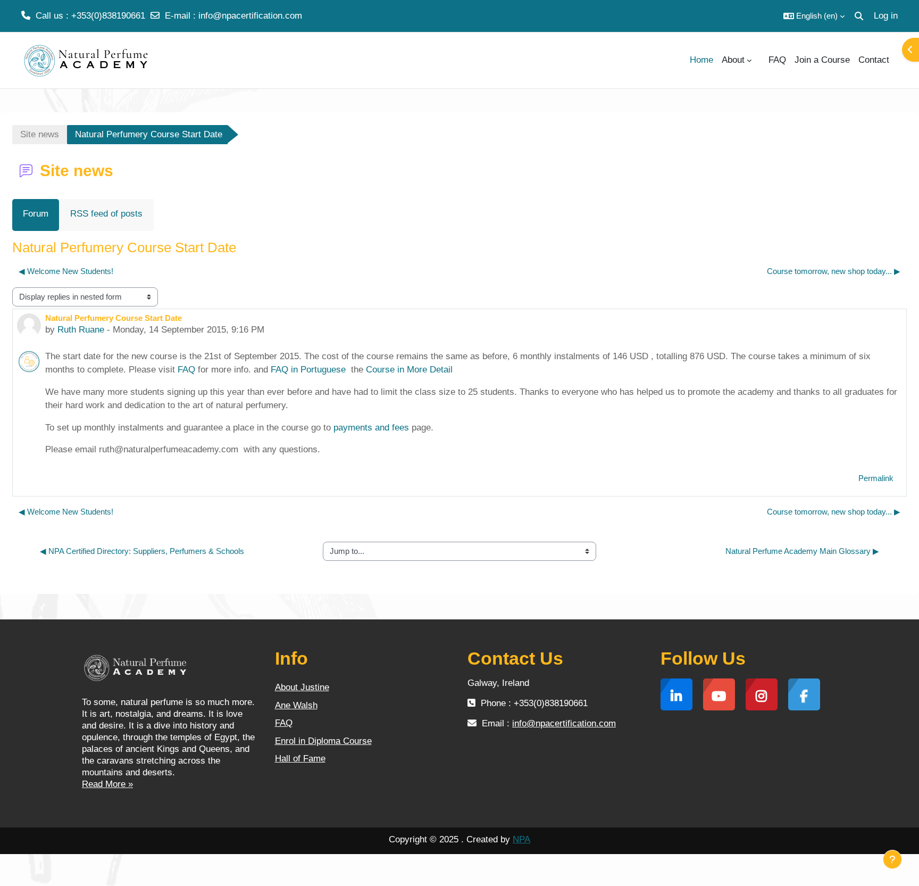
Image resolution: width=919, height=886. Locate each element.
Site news (39, 134)
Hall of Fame (300, 758)
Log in (886, 16)
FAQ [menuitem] (777, 60)
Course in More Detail (409, 370)
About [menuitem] (733, 60)
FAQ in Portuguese (308, 370)
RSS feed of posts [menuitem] (106, 214)
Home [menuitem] (701, 60)
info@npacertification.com (250, 16)
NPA (521, 839)
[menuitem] (760, 60)
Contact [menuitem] (873, 60)
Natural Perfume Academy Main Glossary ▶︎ (802, 551)
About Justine (302, 687)
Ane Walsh (296, 705)
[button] (814, 16)
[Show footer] (892, 859)
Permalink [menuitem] (875, 478)
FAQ (186, 370)
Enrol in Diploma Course (323, 741)
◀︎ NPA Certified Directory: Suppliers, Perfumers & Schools (142, 551)
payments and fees (371, 428)
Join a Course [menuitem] (822, 60)
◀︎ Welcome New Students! (66, 271)
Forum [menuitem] (35, 214)
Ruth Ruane (80, 330)
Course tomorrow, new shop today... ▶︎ (833, 271)
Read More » (107, 784)
